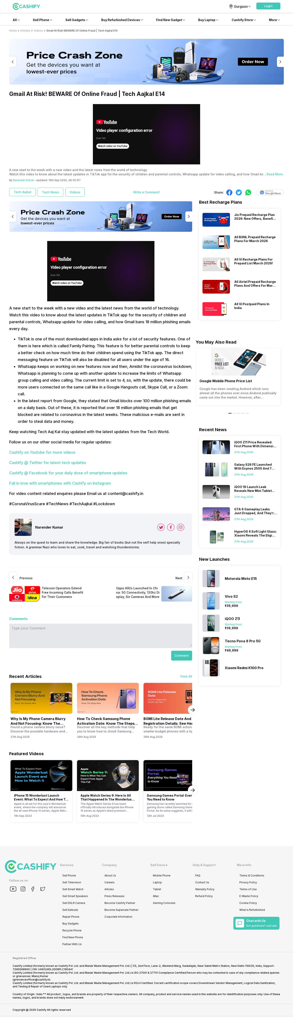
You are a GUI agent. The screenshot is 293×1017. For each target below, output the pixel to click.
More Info (244, 865)
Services (67, 865)
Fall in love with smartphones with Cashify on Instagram (60, 483)
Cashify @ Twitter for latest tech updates (47, 462)
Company (109, 865)
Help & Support (204, 865)
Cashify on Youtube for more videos (42, 452)
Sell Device (159, 865)
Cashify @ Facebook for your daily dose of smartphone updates (68, 473)
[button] (268, 6)
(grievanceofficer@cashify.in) (31, 979)
